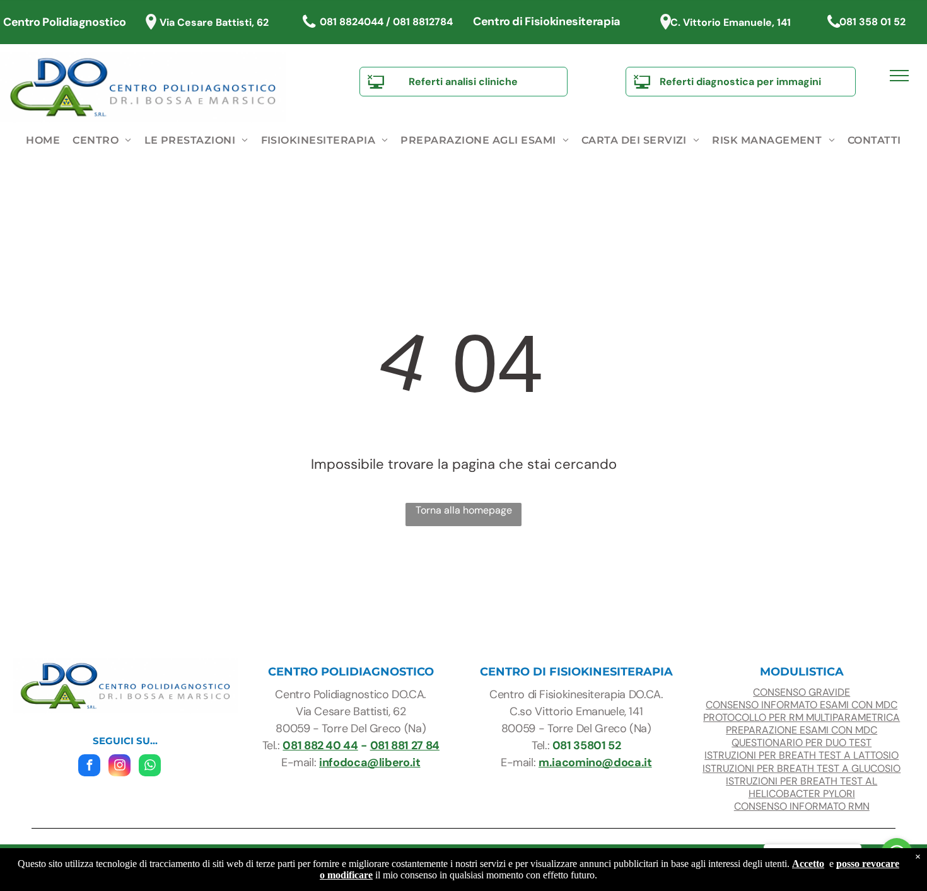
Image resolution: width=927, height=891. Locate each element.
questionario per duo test (802, 742)
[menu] (899, 75)
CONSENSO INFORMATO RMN (802, 806)
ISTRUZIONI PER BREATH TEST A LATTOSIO (801, 755)
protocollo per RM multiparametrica (801, 717)
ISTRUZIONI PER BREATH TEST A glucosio (802, 768)
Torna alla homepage (464, 510)
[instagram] (119, 766)
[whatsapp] (150, 766)
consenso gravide (801, 692)
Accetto (808, 863)
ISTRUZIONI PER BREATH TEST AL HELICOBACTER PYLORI (801, 787)
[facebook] (89, 766)
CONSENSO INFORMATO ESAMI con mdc (801, 704)
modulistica (802, 672)
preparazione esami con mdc (801, 730)
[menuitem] (43, 140)
